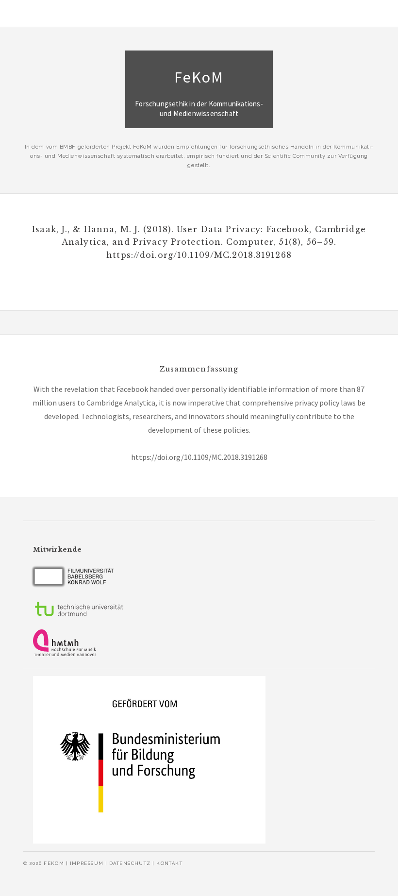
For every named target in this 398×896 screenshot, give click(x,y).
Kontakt (169, 863)
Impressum (87, 863)
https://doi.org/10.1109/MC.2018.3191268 (199, 457)
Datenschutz (130, 863)
